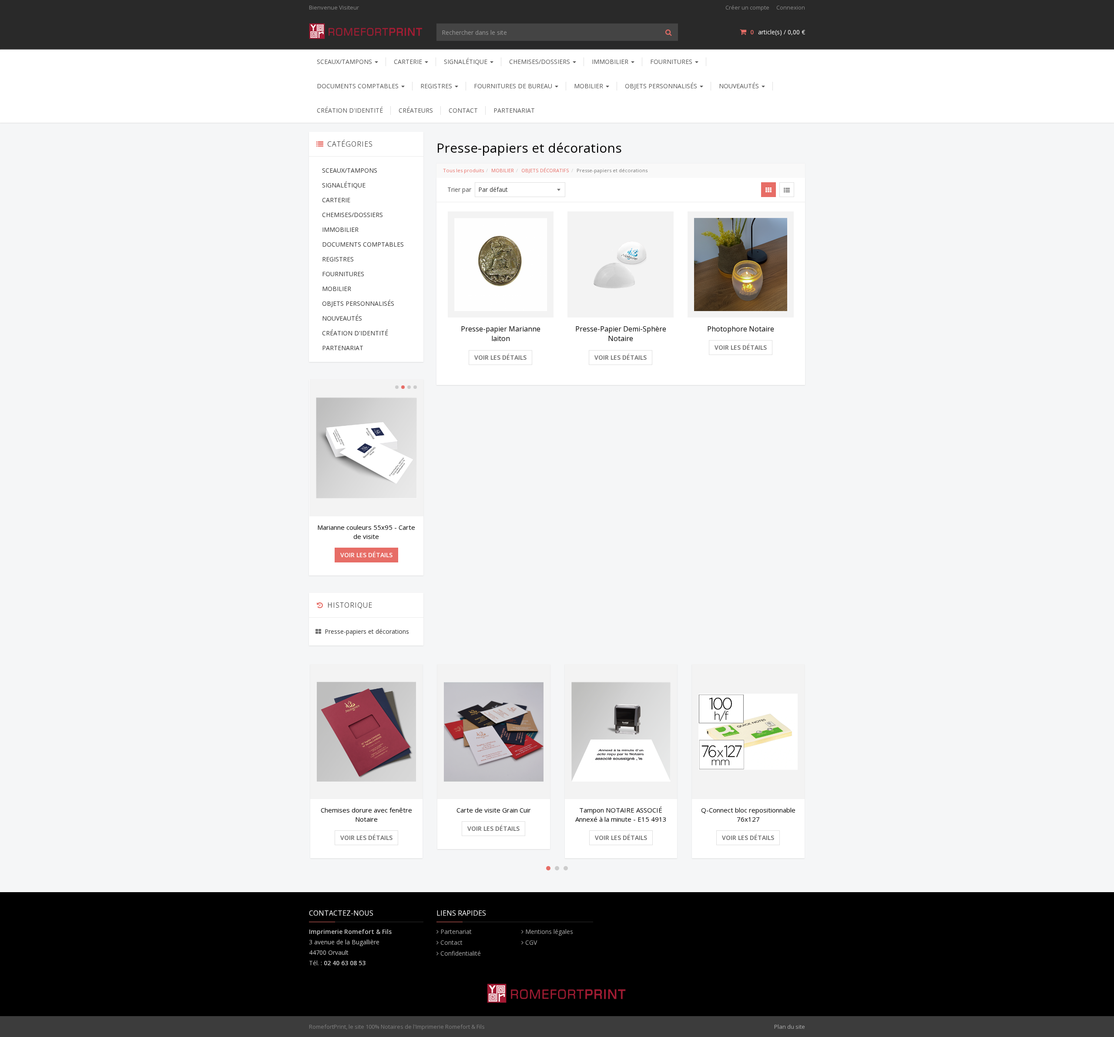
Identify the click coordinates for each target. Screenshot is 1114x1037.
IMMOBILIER (611, 61)
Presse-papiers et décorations (367, 631)
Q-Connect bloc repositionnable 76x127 (748, 814)
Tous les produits (463, 170)
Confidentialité (460, 953)
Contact (451, 942)
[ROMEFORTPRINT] (366, 29)
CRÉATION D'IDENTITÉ (350, 110)
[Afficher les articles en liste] (786, 189)
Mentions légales (549, 931)
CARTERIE (409, 61)
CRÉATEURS (416, 110)
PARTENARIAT (514, 110)
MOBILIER (589, 86)
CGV (531, 942)
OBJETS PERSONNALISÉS (662, 86)
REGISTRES (437, 86)
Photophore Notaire (740, 329)
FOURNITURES (672, 61)
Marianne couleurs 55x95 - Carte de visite (366, 532)
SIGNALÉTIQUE (466, 61)
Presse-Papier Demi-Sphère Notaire (620, 333)
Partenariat (456, 931)
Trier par (459, 189)
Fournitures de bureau (514, 86)
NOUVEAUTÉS (740, 86)
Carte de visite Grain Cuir (493, 810)
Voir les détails (500, 357)
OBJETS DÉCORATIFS (545, 170)
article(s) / (777, 32)
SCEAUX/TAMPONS (345, 61)
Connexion (790, 7)
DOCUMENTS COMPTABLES (358, 86)
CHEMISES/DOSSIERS (540, 61)
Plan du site (789, 1026)
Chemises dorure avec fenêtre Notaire (366, 814)
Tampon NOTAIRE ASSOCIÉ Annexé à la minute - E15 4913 (621, 814)
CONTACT (463, 110)
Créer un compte (747, 7)
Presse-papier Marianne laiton (500, 333)
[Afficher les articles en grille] (768, 189)
